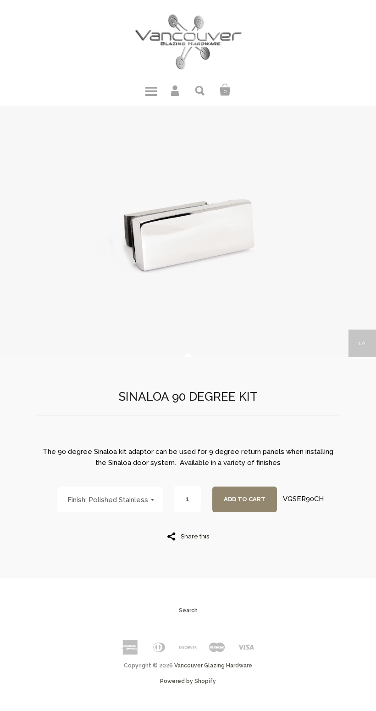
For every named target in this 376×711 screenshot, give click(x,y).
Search (200, 90)
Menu (151, 90)
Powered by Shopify (188, 681)
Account (175, 90)
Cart (225, 90)
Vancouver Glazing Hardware (213, 665)
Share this (195, 536)
